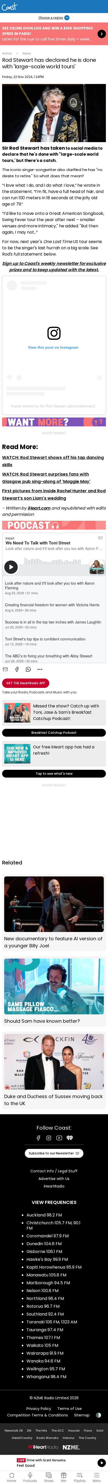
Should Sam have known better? (54, 991)
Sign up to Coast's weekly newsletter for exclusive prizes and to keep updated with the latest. (54, 267)
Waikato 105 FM (42, 1345)
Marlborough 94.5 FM (48, 1283)
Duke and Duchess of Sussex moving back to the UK (54, 1070)
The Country (87, 1438)
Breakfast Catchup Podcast (54, 718)
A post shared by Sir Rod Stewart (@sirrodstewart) (53, 406)
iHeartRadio (54, 1186)
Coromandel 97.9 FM (47, 1236)
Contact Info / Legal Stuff (54, 1171)
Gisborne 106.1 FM (44, 1252)
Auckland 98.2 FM (44, 1215)
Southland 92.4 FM (45, 1314)
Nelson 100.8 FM (42, 1291)
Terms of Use (69, 1408)
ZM (29, 1430)
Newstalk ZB (14, 1430)
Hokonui (68, 1438)
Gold (99, 1430)
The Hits (41, 1430)
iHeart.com (39, 508)
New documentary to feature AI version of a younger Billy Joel (54, 913)
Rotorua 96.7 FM (43, 1306)
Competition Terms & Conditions (37, 1415)
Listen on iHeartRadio (54, 1463)
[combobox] (40, 669)
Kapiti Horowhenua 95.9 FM (54, 1267)
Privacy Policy (38, 1408)
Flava (88, 1430)
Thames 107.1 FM (43, 1338)
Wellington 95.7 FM (45, 1369)
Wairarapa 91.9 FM (44, 1353)
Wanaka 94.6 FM (43, 1361)
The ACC (57, 1430)
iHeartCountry (22, 1438)
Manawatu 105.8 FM (46, 1275)
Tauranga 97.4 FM (44, 1330)
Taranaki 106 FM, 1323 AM (51, 1322)
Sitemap (82, 1415)
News (27, 53)
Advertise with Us (54, 1178)
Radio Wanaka (47, 1438)
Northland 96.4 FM (45, 1298)
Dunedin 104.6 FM (44, 1244)
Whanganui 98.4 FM (46, 1377)
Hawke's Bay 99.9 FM (47, 1259)
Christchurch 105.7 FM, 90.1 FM (53, 1225)
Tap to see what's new (54, 759)
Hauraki (74, 1430)
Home (7, 53)
